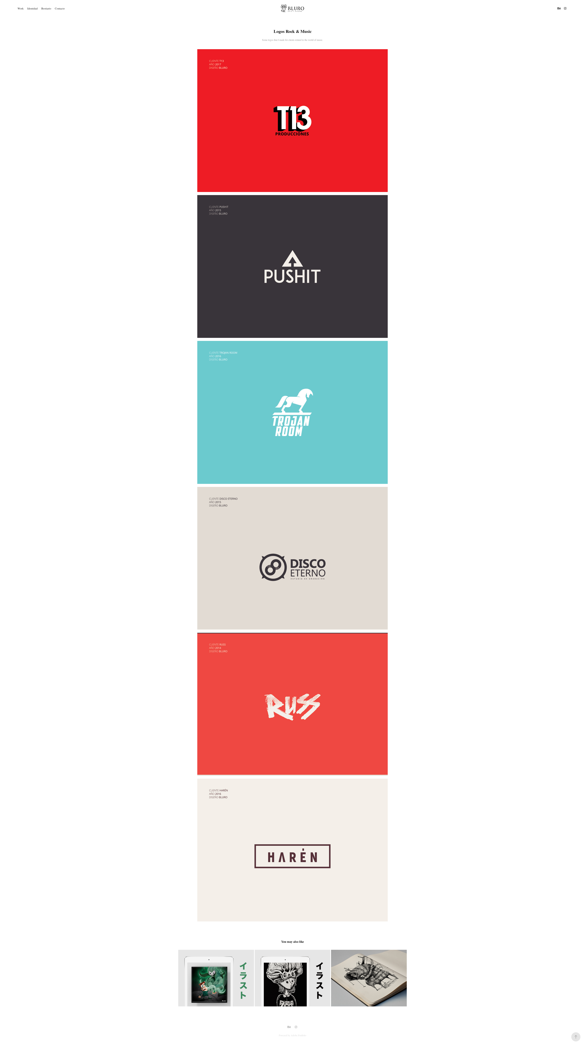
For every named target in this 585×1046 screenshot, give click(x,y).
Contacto (60, 8)
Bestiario (46, 8)
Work (21, 8)
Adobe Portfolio (298, 1035)
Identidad (32, 8)
